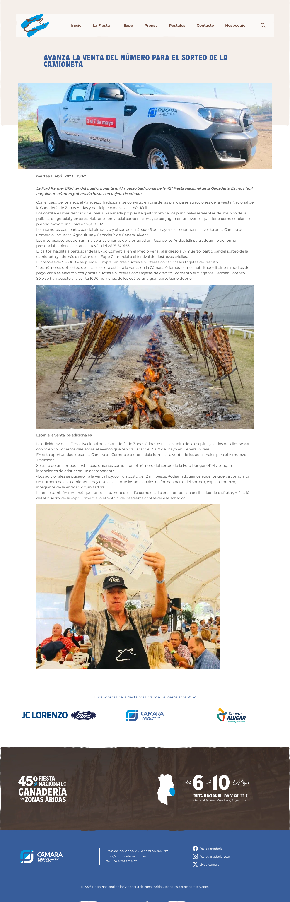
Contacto (205, 25)
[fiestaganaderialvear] (195, 856)
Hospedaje (235, 25)
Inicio (76, 25)
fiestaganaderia (211, 848)
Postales (177, 25)
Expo (128, 25)
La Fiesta (101, 25)
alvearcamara (209, 864)
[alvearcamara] (195, 864)
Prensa (151, 25)
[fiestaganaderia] (195, 848)
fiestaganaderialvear (214, 856)
